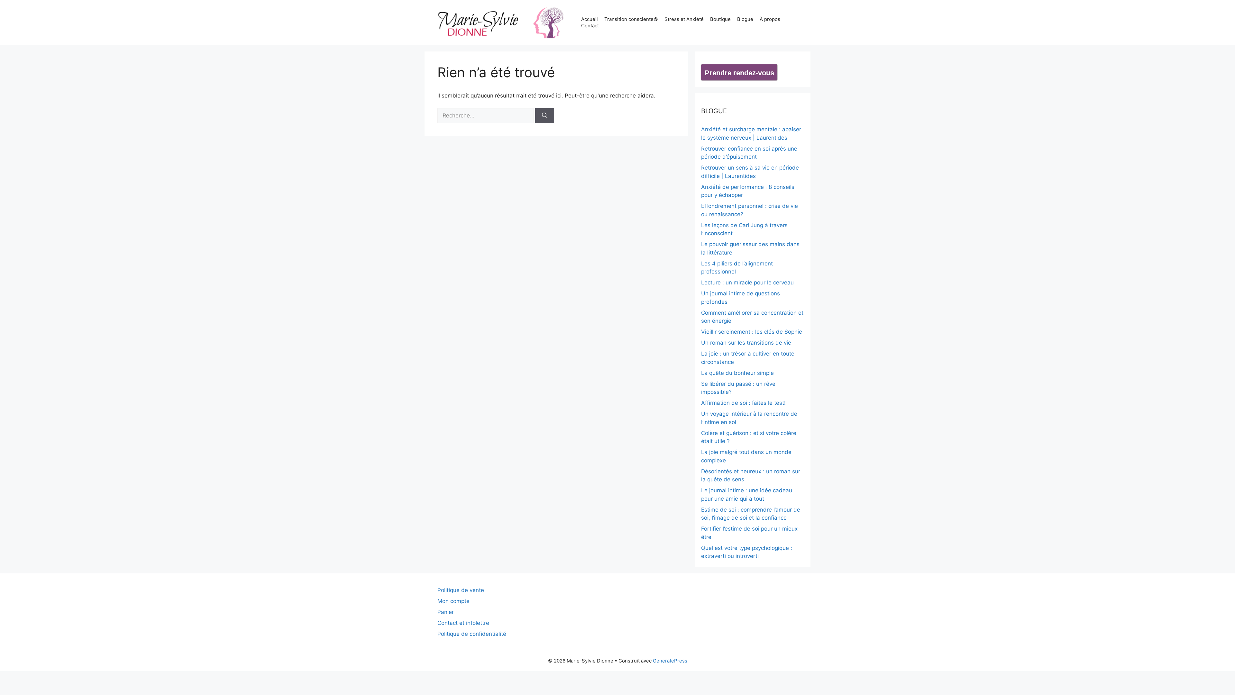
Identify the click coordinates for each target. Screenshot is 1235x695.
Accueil (589, 19)
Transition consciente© (631, 19)
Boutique (720, 19)
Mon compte (453, 601)
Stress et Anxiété (684, 19)
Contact (590, 26)
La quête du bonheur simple (737, 373)
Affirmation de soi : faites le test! (743, 403)
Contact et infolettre (463, 623)
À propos (770, 19)
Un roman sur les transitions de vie (746, 342)
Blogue (745, 19)
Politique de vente (460, 590)
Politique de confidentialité (471, 634)
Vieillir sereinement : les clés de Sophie (751, 332)
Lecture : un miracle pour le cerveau (747, 282)
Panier (445, 612)
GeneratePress (670, 661)
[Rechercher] (544, 116)
